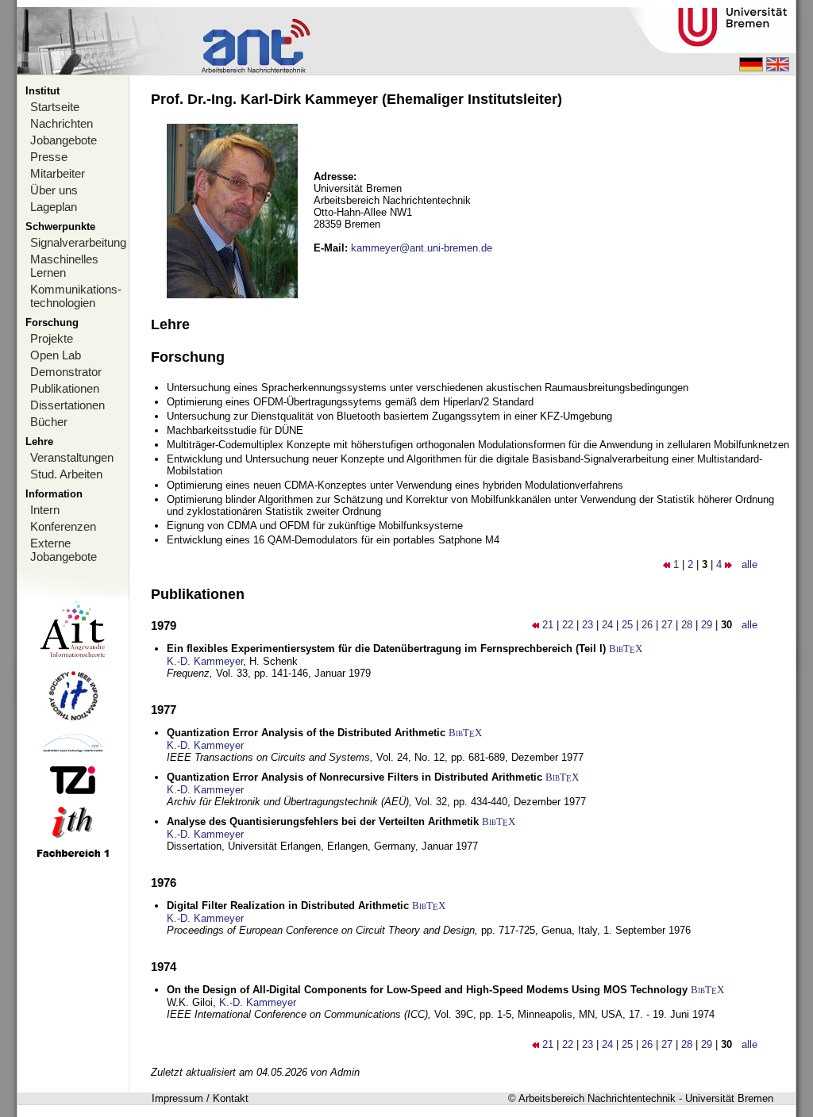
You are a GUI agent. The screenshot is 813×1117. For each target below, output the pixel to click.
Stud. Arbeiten (66, 474)
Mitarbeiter (57, 173)
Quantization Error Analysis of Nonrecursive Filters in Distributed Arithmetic (354, 777)
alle (749, 564)
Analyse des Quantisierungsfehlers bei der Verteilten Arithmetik (323, 821)
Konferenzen (63, 526)
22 (567, 625)
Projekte (51, 338)
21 (547, 625)
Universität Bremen (729, 1098)
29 (706, 625)
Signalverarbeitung (78, 242)
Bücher (48, 421)
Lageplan (53, 206)
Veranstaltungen (72, 457)
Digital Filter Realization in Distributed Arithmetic (288, 906)
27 (666, 625)
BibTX (625, 648)
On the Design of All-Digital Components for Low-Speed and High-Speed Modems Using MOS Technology (427, 990)
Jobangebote (63, 140)
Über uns (54, 190)
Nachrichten (61, 123)
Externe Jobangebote (63, 549)
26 (647, 625)
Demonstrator (66, 371)
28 (686, 625)
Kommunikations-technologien (75, 295)
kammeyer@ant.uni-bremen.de (421, 248)
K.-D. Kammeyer (205, 661)
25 (627, 625)
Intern (45, 509)
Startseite (54, 106)
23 (587, 625)
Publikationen (64, 388)
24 (607, 625)
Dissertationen (67, 405)
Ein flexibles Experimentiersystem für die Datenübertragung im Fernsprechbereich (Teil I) (386, 648)
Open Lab (55, 355)
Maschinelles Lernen (64, 265)
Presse (48, 156)
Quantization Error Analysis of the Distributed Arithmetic (306, 733)
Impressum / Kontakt (200, 1098)
